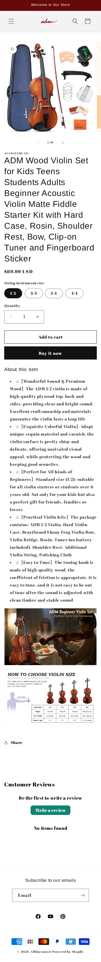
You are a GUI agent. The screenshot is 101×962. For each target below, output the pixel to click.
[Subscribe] (82, 895)
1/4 (54, 293)
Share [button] (16, 742)
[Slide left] (38, 142)
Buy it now (50, 353)
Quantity (12, 305)
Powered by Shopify (68, 951)
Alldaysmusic (41, 951)
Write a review (50, 810)
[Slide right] (63, 142)
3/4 (34, 293)
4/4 (74, 293)
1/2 (13, 293)
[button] (11, 21)
